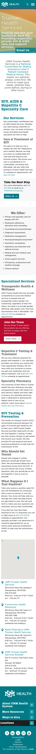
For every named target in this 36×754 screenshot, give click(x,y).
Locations (8, 722)
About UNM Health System (15, 705)
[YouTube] (29, 733)
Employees (18, 744)
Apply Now (11, 339)
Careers (18, 742)
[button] (18, 558)
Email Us (10, 196)
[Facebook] (7, 733)
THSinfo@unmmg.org (13, 191)
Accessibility (18, 737)
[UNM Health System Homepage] (18, 689)
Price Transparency (18, 747)
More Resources (13, 711)
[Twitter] (18, 733)
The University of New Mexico (14, 749)
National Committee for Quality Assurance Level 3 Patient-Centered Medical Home (18, 69)
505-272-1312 (9, 175)
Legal (18, 740)
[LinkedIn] (12, 733)
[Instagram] (23, 733)
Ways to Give (11, 717)
